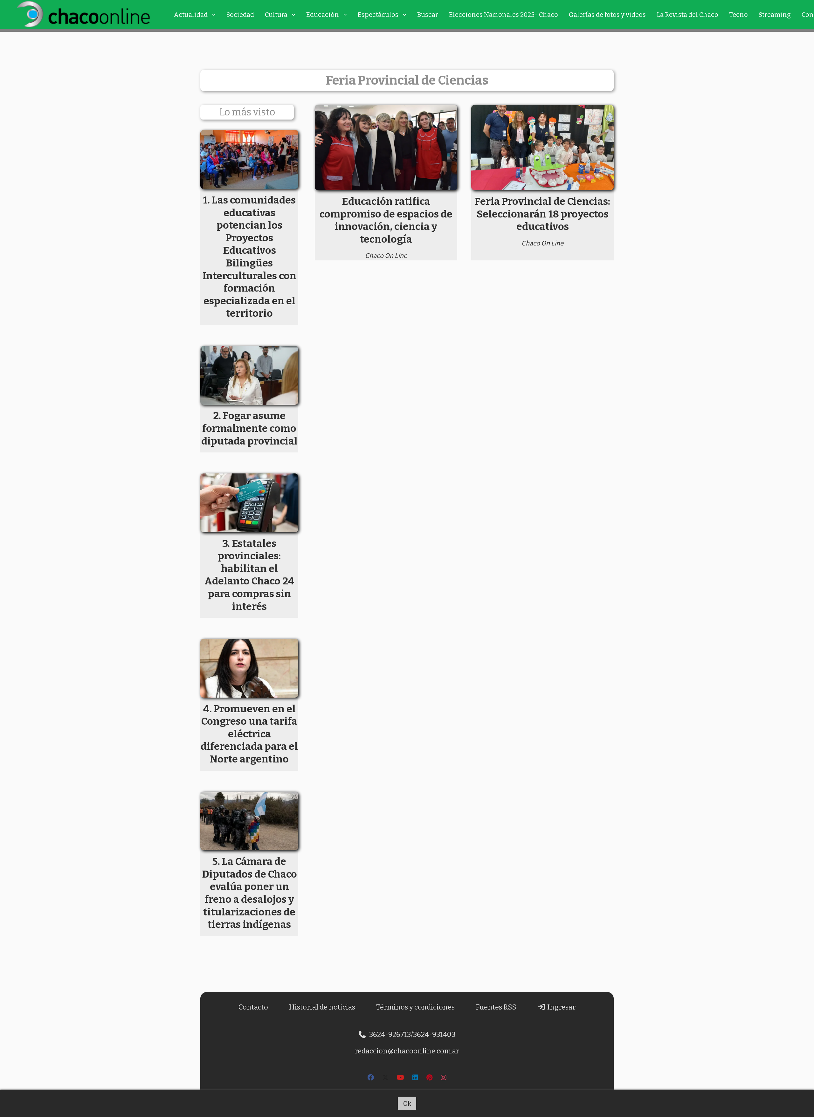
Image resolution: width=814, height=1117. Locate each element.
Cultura (276, 14)
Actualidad (191, 14)
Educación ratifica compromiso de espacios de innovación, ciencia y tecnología (386, 220)
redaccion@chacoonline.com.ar (407, 1051)
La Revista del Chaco (687, 14)
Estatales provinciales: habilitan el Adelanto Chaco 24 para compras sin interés (249, 574)
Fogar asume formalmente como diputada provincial (249, 428)
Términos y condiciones (415, 1007)
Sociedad (240, 14)
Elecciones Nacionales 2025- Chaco (503, 14)
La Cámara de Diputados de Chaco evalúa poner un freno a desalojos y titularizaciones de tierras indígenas (249, 892)
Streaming (775, 14)
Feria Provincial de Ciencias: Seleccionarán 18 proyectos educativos (542, 213)
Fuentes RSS (496, 1007)
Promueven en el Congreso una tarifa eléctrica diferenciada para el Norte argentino (249, 734)
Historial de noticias (322, 1007)
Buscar (427, 14)
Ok (407, 1103)
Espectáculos (378, 14)
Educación (322, 14)
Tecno (738, 14)
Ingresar (561, 1007)
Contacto (253, 1007)
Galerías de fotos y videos (607, 14)
